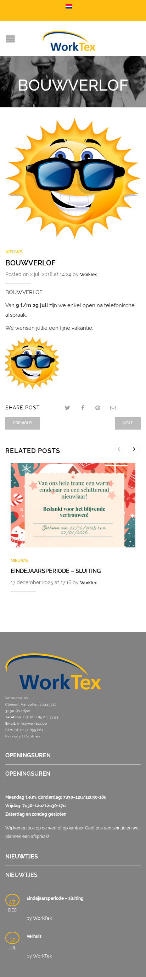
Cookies (32, 736)
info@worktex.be (32, 723)
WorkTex (88, 274)
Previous (22, 423)
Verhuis (34, 936)
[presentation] (118, 449)
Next (128, 423)
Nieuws (13, 251)
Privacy (13, 736)
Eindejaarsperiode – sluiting (56, 571)
